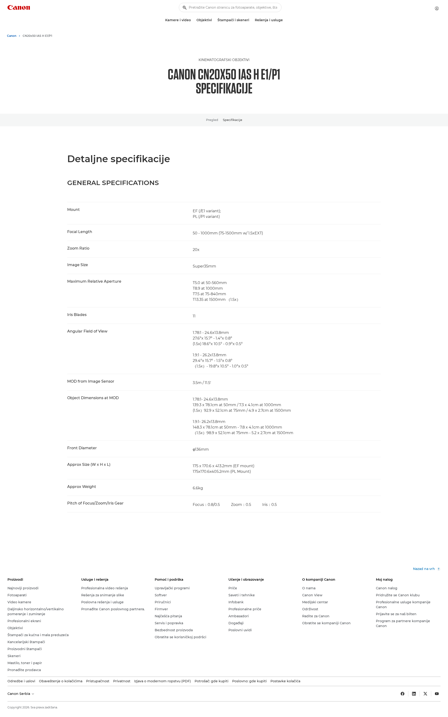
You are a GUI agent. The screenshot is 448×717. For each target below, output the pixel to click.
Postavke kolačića (285, 681)
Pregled (212, 120)
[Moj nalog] (437, 8)
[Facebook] (402, 694)
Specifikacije (232, 120)
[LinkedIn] (414, 694)
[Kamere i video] (193, 20)
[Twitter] (425, 694)
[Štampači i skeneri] (251, 20)
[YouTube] (437, 694)
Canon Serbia (19, 694)
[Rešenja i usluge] (285, 20)
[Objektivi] (214, 20)
